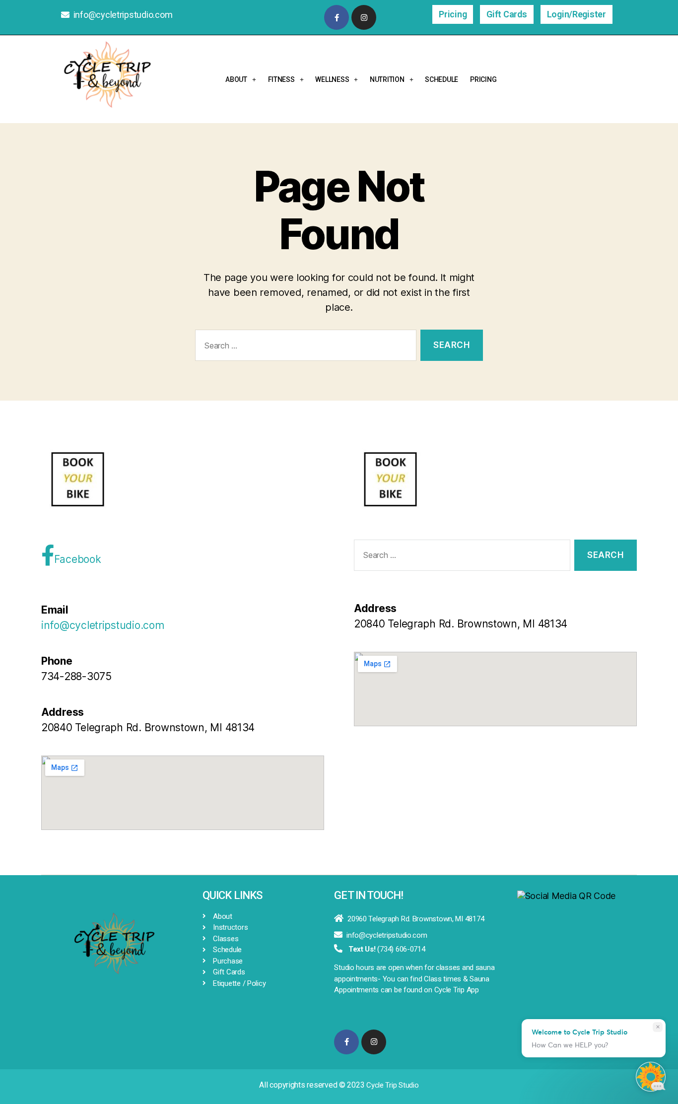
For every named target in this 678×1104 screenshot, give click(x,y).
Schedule (441, 79)
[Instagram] (363, 17)
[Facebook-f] (336, 17)
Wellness (332, 79)
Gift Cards (506, 14)
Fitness (281, 79)
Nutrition (387, 79)
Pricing (453, 14)
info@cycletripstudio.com (123, 14)
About (236, 79)
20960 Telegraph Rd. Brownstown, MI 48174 (415, 918)
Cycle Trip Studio (392, 1085)
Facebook (77, 559)
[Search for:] (303, 347)
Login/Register (576, 14)
